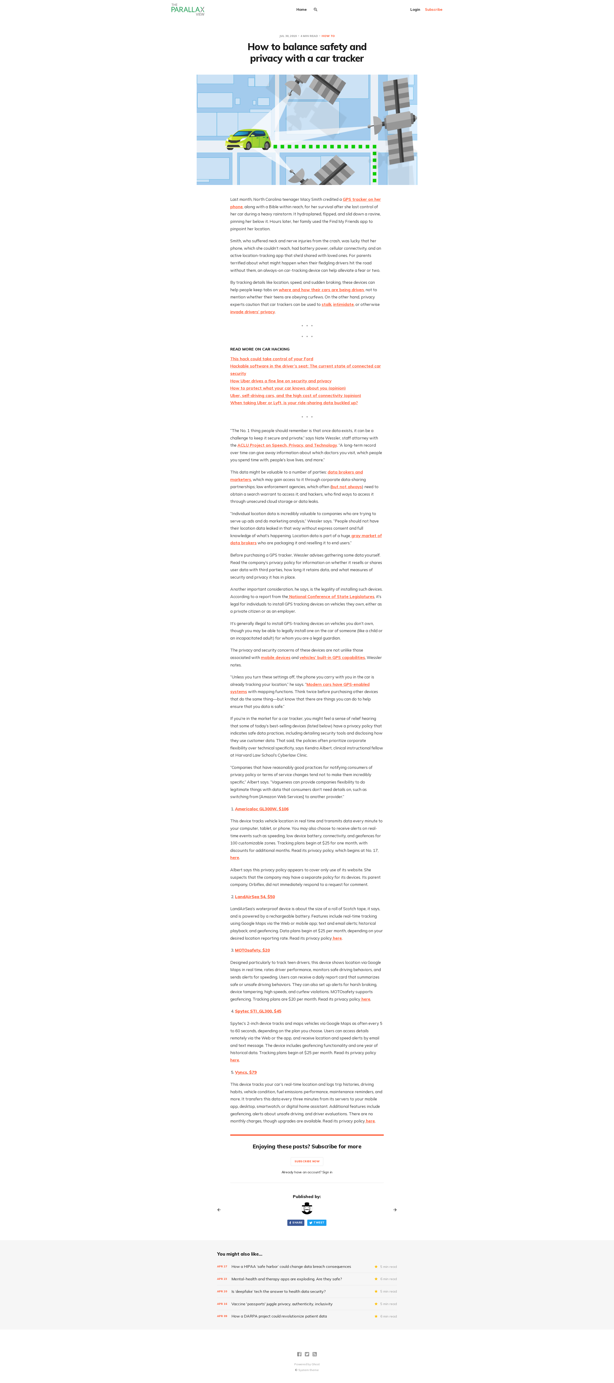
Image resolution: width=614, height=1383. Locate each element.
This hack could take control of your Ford (271, 358)
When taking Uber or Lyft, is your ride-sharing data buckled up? (294, 402)
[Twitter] (307, 1354)
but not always (346, 486)
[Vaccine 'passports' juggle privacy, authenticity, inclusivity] (307, 1304)
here (234, 857)
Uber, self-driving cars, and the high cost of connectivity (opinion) (295, 395)
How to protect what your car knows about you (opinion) (288, 388)
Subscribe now (307, 1161)
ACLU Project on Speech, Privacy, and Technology (287, 445)
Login (415, 9)
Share (297, 1222)
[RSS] (315, 1354)
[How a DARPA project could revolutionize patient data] (307, 1316)
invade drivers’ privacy (252, 311)
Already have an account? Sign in (307, 1172)
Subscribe (434, 9)
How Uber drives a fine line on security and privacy (280, 380)
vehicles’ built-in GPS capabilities (332, 657)
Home (301, 9)
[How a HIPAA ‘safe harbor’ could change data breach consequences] (307, 1266)
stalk (326, 304)
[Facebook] (299, 1354)
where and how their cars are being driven (321, 289)
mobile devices (275, 657)
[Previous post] (220, 1209)
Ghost (316, 1364)
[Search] (315, 9)
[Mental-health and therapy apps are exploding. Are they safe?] (307, 1279)
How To (328, 36)
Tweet (319, 1222)
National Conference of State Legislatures (331, 596)
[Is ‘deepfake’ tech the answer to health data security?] (307, 1291)
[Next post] (393, 1209)
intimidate (343, 304)
